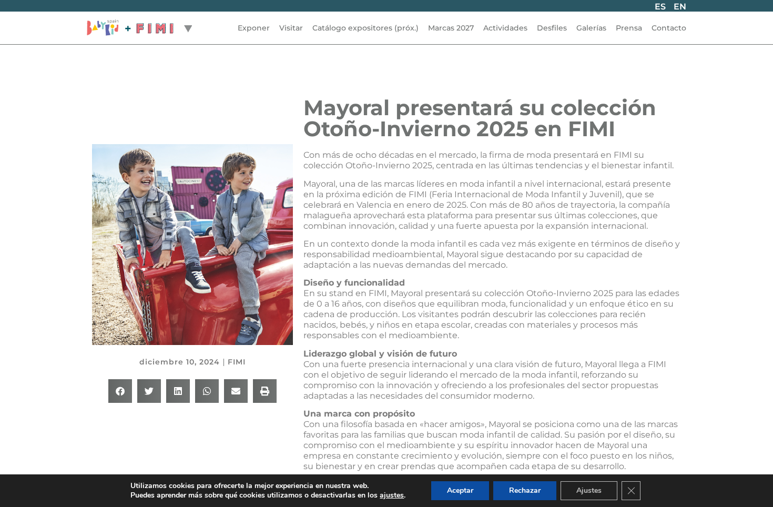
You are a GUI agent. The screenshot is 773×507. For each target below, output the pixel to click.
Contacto (669, 28)
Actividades (505, 28)
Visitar (291, 28)
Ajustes (589, 490)
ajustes (392, 495)
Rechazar (525, 490)
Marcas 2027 (451, 28)
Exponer (254, 28)
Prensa (629, 28)
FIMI (237, 362)
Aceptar (460, 490)
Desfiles (552, 28)
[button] (120, 391)
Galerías (591, 28)
